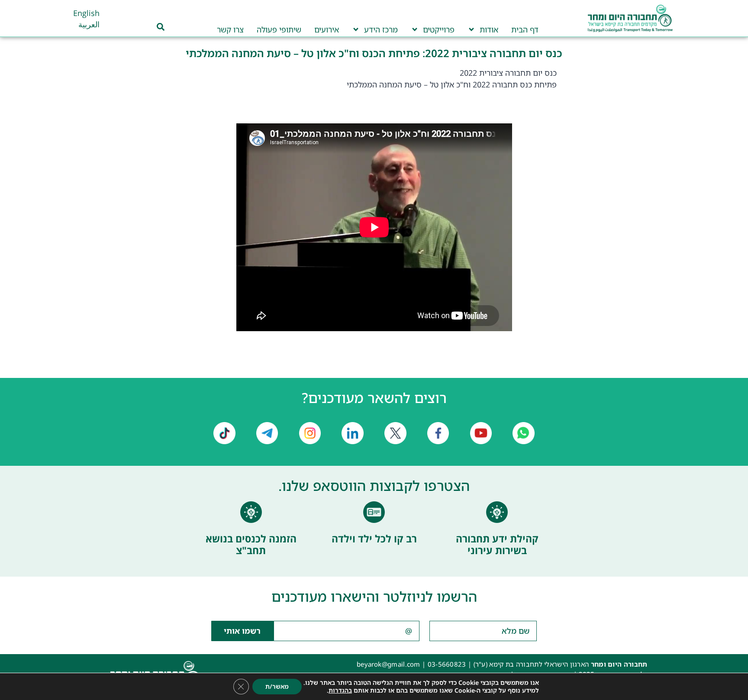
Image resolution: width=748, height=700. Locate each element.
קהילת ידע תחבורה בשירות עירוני (497, 545)
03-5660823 (447, 664)
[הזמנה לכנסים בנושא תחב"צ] (251, 512)
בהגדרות (340, 690)
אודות (489, 29)
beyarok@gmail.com (388, 664)
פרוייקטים (439, 29)
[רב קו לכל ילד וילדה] (374, 512)
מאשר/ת (277, 686)
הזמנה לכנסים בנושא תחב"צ (251, 545)
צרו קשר (230, 29)
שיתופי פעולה (279, 29)
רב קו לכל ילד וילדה (374, 538)
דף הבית (524, 29)
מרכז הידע (381, 29)
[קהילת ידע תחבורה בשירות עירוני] (497, 512)
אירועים (326, 29)
